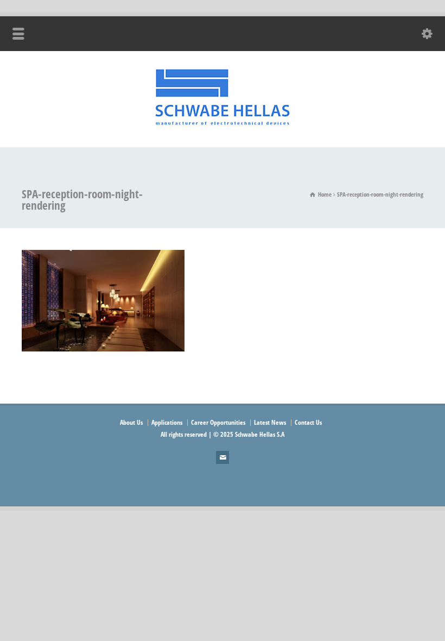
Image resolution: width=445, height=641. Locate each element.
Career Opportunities (218, 422)
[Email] (222, 457)
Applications (166, 422)
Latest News (270, 422)
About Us (131, 422)
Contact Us (308, 422)
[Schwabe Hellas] (222, 124)
